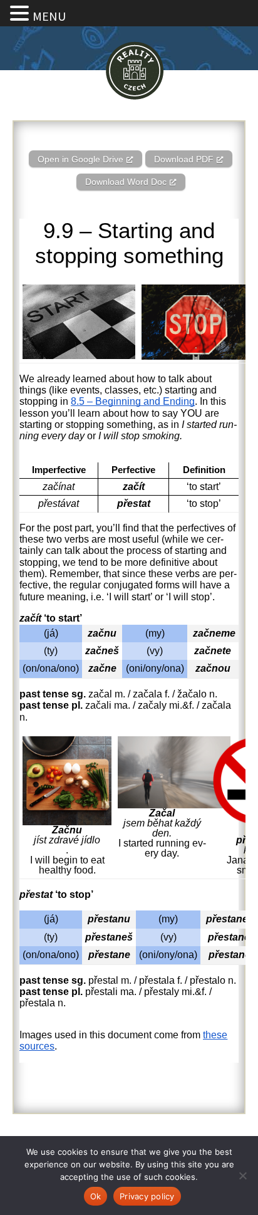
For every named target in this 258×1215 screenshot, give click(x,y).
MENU (49, 16)
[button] (21, 13)
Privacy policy (147, 1196)
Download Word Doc (126, 182)
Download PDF (184, 159)
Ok (95, 1196)
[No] (242, 1175)
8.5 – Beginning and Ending (133, 401)
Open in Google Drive (80, 159)
